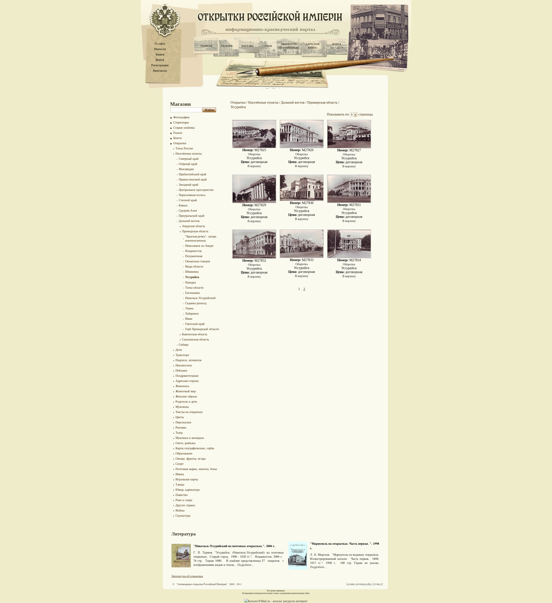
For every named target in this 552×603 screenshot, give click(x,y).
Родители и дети (186, 401)
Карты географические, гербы (195, 448)
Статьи (267, 46)
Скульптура (183, 515)
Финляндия (186, 169)
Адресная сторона (187, 381)
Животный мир (186, 391)
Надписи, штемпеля (188, 360)
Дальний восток (189, 221)
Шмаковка (192, 271)
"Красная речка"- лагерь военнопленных (200, 238)
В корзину (254, 166)
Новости (160, 49)
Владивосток (193, 251)
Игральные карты (187, 479)
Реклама (181, 427)
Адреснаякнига (312, 46)
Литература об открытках (187, 576)
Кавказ (183, 205)
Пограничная (193, 256)
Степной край (188, 200)
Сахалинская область (195, 339)
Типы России (184, 148)
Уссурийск (192, 277)
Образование (184, 453)
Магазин (247, 46)
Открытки (179, 143)
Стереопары (181, 122)
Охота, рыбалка (185, 443)
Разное (177, 133)
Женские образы (186, 396)
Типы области (194, 287)
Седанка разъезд (195, 303)
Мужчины (182, 407)
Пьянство (182, 495)
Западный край (188, 184)
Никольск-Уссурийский (200, 298)
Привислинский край (193, 179)
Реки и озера (184, 500)
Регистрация (160, 65)
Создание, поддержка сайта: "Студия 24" (364, 583)
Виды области (194, 266)
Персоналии (183, 422)
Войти (160, 60)
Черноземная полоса (192, 195)
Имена (180, 474)
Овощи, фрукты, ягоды (190, 458)
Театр (179, 432)
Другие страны (185, 505)
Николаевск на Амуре (199, 246)
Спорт (179, 464)
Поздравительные (187, 376)
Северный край (189, 159)
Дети (179, 350)
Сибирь (183, 344)
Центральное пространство (196, 190)
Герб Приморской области (202, 329)
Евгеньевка (192, 293)
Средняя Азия (188, 210)
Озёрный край (188, 164)
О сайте (160, 43)
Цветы (180, 417)
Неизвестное (184, 365)
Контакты (160, 70)
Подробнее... (245, 565)
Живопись (182, 386)
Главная (206, 46)
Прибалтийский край (192, 174)
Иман (188, 319)
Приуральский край (191, 216)
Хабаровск (192, 313)
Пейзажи (181, 370)
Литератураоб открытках (289, 46)
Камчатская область (194, 334)
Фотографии (181, 117)
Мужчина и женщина (190, 438)
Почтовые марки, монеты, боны (196, 469)
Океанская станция (197, 261)
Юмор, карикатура (188, 489)
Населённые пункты (189, 153)
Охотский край (195, 324)
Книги (160, 54)
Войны (180, 510)
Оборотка (254, 154)
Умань (189, 308)
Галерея (226, 46)
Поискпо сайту (336, 46)
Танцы (180, 484)
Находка (190, 282)
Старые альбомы (183, 127)
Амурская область (193, 226)
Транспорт (182, 355)
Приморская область (195, 231)
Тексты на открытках (189, 412)
